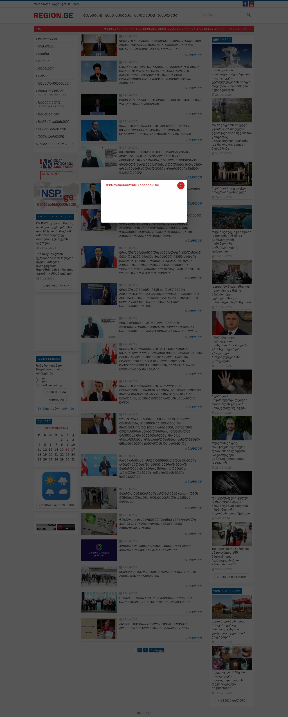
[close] (180, 185)
